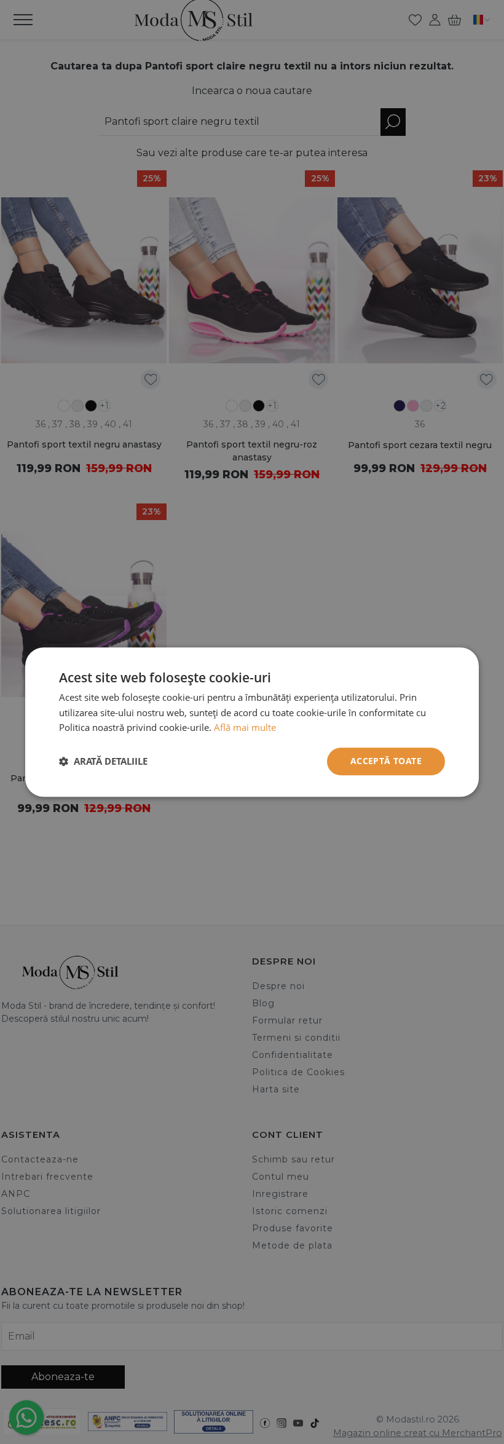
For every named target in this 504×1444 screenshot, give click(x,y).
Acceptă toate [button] (386, 761)
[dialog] (252, 722)
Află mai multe (245, 728)
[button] (103, 761)
